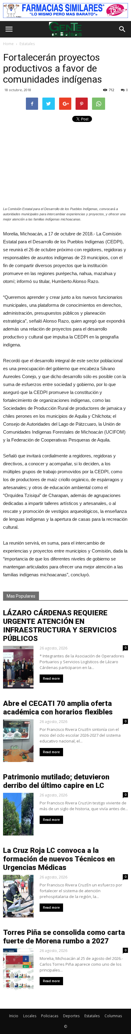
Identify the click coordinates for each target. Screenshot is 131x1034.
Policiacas (49, 1015)
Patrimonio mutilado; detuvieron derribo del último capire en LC (56, 781)
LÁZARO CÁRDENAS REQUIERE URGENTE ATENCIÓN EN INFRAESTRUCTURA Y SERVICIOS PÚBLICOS (60, 626)
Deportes (71, 1015)
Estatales (92, 1015)
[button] (122, 29)
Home (8, 43)
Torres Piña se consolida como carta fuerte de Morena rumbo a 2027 (64, 936)
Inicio (13, 1015)
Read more (51, 679)
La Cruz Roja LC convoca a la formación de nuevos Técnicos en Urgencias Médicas (59, 859)
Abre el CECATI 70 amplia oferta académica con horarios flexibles (58, 707)
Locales (29, 1015)
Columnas (113, 1015)
